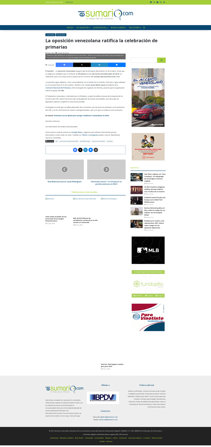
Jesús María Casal (85, 141)
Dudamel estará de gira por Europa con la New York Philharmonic (155, 199)
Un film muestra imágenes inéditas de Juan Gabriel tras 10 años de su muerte (154, 189)
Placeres (109, 441)
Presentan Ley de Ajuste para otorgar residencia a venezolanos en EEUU (81, 115)
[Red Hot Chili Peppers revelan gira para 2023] (113, 280)
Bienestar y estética (67, 438)
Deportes (108, 438)
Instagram (93, 135)
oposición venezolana (98, 141)
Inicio (70, 27)
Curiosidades (99, 438)
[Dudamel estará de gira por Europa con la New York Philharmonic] (137, 200)
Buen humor (118, 27)
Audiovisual (100, 27)
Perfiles (102, 441)
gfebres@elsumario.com (109, 417)
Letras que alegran (135, 438)
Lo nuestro (82, 27)
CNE (56, 141)
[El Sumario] (105, 15)
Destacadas (61, 35)
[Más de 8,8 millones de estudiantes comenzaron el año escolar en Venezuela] (85, 207)
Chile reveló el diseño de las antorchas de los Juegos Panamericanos (55, 219)
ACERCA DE (69, 2)
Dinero (115, 438)
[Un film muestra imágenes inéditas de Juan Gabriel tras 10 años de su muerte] (137, 190)
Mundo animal (157, 438)
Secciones (134, 27)
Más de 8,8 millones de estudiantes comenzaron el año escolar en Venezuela (85, 220)
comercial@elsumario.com (108, 420)
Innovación (123, 438)
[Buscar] (161, 60)
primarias (110, 141)
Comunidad (50, 35)
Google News (76, 132)
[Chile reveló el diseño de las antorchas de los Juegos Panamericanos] (57, 206)
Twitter (85, 135)
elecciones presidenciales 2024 (69, 141)
